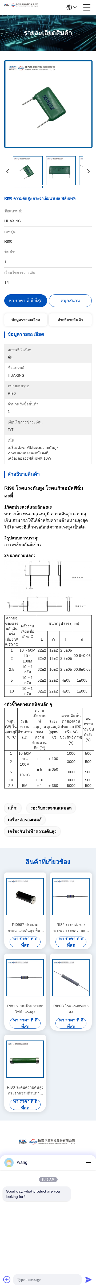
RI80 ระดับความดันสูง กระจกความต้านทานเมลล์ (25, 1090)
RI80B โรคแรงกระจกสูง (71, 1009)
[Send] (88, 1279)
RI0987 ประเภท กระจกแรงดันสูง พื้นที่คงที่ (25, 927)
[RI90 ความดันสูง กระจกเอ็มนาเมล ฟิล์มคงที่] (48, 103)
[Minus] (88, 1162)
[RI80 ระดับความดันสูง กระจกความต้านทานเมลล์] (25, 1059)
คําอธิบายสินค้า (70, 320)
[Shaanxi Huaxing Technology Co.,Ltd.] (21, 7)
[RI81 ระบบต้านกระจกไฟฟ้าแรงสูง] (25, 978)
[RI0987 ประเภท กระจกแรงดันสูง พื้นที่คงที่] (25, 897)
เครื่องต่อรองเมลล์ (25, 819)
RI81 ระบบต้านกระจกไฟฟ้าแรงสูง (25, 1009)
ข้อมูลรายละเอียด (25, 320)
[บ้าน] (48, 1148)
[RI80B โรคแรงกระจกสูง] (71, 978)
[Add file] (7, 1279)
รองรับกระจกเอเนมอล (51, 808)
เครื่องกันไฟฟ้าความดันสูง (32, 831)
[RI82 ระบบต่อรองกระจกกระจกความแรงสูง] (71, 897)
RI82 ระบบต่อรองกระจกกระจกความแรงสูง (71, 927)
